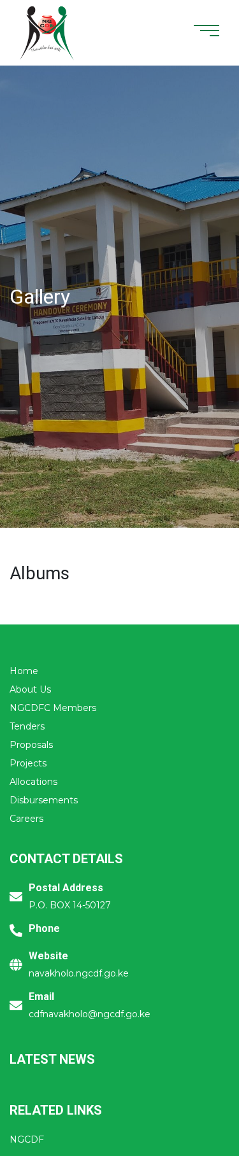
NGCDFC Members (53, 708)
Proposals (31, 745)
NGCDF (27, 1139)
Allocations (33, 781)
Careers (26, 818)
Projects (28, 763)
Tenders (27, 726)
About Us (30, 689)
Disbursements (44, 800)
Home (24, 671)
